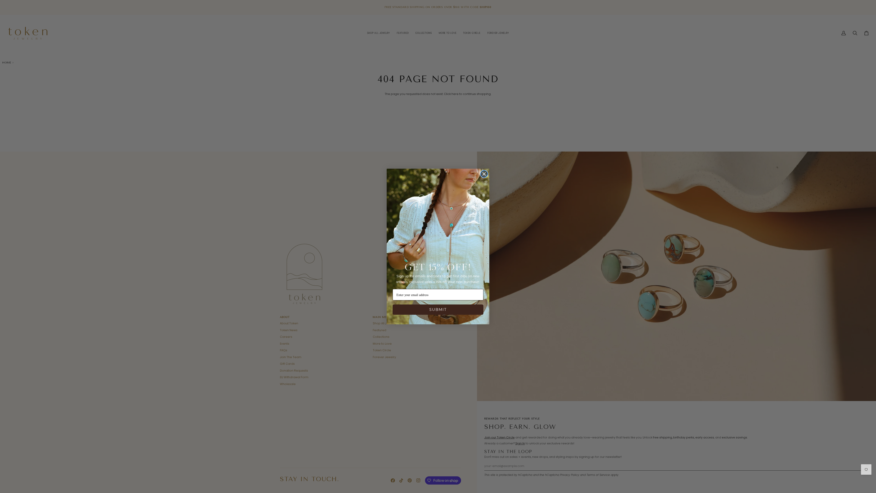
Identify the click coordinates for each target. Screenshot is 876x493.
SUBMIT (438, 309)
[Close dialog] (484, 173)
